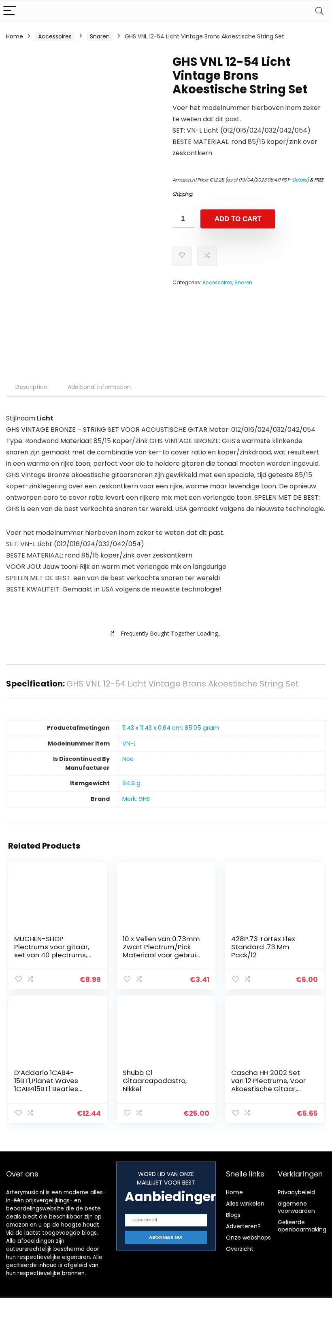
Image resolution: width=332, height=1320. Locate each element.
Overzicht (239, 1249)
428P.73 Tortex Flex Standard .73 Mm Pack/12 (263, 947)
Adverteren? (243, 1226)
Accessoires (55, 36)
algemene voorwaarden (296, 1207)
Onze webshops (248, 1237)
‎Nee (128, 759)
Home (14, 36)
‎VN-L (129, 743)
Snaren (100, 36)
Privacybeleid (296, 1192)
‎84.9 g (131, 783)
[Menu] (9, 11)
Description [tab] (31, 387)
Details (299, 179)
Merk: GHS (136, 799)
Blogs (233, 1215)
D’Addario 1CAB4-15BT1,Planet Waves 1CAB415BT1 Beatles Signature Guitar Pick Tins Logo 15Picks (49, 1089)
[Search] (319, 11)
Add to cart (238, 219)
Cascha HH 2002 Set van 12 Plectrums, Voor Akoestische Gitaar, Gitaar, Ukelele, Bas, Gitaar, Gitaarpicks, (268, 1089)
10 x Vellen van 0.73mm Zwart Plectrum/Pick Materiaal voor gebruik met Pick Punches (161, 951)
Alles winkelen (245, 1204)
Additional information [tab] (99, 387)
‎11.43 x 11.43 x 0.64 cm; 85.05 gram (170, 728)
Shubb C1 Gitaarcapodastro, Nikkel (155, 1081)
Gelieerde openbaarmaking (302, 1225)
